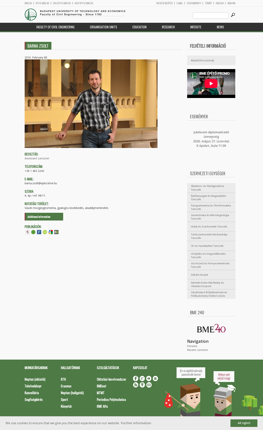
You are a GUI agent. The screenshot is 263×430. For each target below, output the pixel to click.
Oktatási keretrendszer (111, 379)
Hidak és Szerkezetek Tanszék (209, 226)
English (220, 3)
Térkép (208, 3)
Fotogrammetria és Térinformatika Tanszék (211, 207)
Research (168, 26)
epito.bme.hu (42, 3)
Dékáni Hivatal (199, 274)
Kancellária (32, 392)
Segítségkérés (34, 399)
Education (139, 26)
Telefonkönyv (194, 3)
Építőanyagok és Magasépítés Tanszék (208, 197)
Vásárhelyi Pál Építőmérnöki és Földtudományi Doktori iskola (209, 294)
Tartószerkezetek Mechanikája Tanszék (209, 236)
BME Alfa (102, 406)
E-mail (180, 3)
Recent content (197, 350)
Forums (192, 346)
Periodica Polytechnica (111, 399)
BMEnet (101, 386)
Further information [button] (136, 423)
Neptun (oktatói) (35, 379)
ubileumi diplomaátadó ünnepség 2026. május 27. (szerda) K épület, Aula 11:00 (211, 139)
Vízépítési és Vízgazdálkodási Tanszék (208, 255)
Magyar (231, 3)
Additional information (39, 217)
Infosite (195, 26)
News (220, 26)
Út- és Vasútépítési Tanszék (207, 246)
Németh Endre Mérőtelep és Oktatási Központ (207, 284)
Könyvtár (66, 406)
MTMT (101, 392)
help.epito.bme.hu (84, 3)
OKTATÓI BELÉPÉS (164, 3)
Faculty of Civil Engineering (55, 26)
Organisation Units (103, 26)
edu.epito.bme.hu (62, 3)
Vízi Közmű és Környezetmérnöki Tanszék (210, 265)
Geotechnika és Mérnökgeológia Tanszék (210, 216)
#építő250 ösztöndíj (202, 60)
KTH (63, 379)
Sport (64, 399)
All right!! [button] (244, 423)
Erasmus (66, 386)
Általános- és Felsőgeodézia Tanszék (207, 187)
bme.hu (28, 3)
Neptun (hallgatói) (72, 392)
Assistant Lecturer (37, 158)
